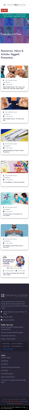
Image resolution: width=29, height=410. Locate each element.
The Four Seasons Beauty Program (12, 332)
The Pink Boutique (7, 374)
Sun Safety (4, 370)
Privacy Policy (6, 343)
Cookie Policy (6, 346)
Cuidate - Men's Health (8, 339)
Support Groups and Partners (10, 367)
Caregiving (4, 361)
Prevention (4, 364)
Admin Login (14, 401)
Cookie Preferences (8, 349)
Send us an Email (8, 320)
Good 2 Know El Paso (7, 377)
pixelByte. (19, 403)
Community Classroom (8, 336)
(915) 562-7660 (7, 317)
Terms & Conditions (17, 343)
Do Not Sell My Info (16, 346)
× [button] (27, 408)
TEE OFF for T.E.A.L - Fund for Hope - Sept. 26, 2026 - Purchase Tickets (14, 15)
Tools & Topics (6, 357)
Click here (17, 407)
